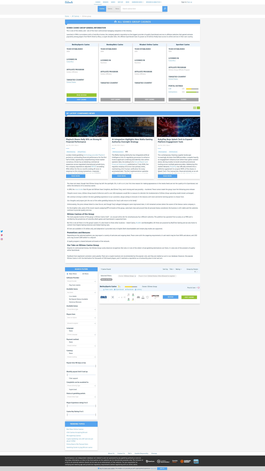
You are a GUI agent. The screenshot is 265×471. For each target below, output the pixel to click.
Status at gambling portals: (76, 393)
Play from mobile (74, 285)
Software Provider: (73, 278)
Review (170, 297)
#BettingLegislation (118, 152)
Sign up (189, 2)
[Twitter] (2, 231)
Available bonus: (72, 306)
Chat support (73, 378)
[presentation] (194, 108)
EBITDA (93, 166)
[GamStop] (196, 461)
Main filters (73, 274)
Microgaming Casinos (74, 436)
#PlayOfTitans (81, 152)
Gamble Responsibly (141, 453)
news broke (79, 189)
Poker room (109, 290)
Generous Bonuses (75, 302)
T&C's (130, 453)
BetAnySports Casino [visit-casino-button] (108, 286)
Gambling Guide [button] (137, 2)
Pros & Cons (191, 288)
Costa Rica (70, 62)
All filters (85, 274)
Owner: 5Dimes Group (149, 286)
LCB (170, 89)
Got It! (162, 468)
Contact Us (121, 453)
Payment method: (73, 339)
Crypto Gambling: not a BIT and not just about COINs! (80, 440)
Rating (177, 269)
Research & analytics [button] (153, 2)
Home (67, 16)
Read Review (81, 95)
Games (113, 2)
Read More (75, 176)
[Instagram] (2, 239)
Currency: (70, 351)
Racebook (130, 290)
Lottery (139, 290)
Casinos (97, 2)
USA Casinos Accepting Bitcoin (77, 432)
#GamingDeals (163, 152)
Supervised (73, 390)
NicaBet (138, 223)
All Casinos (75, 16)
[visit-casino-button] (143, 297)
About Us (111, 453)
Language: (70, 328)
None (71, 331)
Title (171, 269)
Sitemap (154, 453)
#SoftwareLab (173, 152)
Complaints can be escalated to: (78, 382)
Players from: (71, 314)
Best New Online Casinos (75, 429)
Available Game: (72, 289)
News (127, 2)
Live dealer (73, 296)
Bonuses (105, 2)
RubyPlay (173, 166)
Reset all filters (106, 279)
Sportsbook (120, 290)
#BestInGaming (71, 152)
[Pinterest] (2, 235)
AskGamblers (173, 92)
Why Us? (120, 2)
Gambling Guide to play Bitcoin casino (79, 447)
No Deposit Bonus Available (78, 299)
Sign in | (184, 2)
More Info (153, 468)
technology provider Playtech (94, 155)
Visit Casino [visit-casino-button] (81, 99)
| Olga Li (76, 145)
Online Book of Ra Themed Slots (77, 444)
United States (71, 82)
